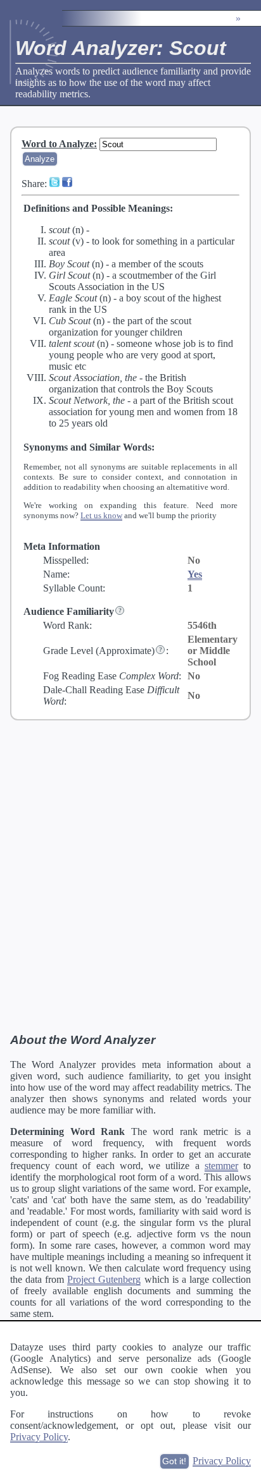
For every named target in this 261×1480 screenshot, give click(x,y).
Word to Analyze (58, 143)
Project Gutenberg (104, 1279)
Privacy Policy (39, 1436)
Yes (195, 574)
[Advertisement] (130, 876)
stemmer (221, 1165)
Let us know (101, 515)
